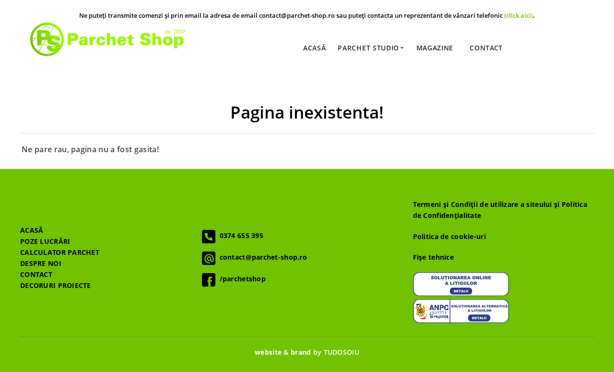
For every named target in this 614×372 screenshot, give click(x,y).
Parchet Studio (369, 47)
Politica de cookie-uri (449, 236)
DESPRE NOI (40, 263)
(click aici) (518, 15)
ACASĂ (31, 230)
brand (301, 352)
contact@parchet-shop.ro (261, 257)
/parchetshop (240, 278)
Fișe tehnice (433, 257)
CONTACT (36, 274)
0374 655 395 (239, 235)
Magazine (435, 47)
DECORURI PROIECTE (55, 285)
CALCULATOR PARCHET (59, 252)
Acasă (314, 47)
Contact (486, 47)
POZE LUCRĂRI (45, 241)
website (268, 352)
